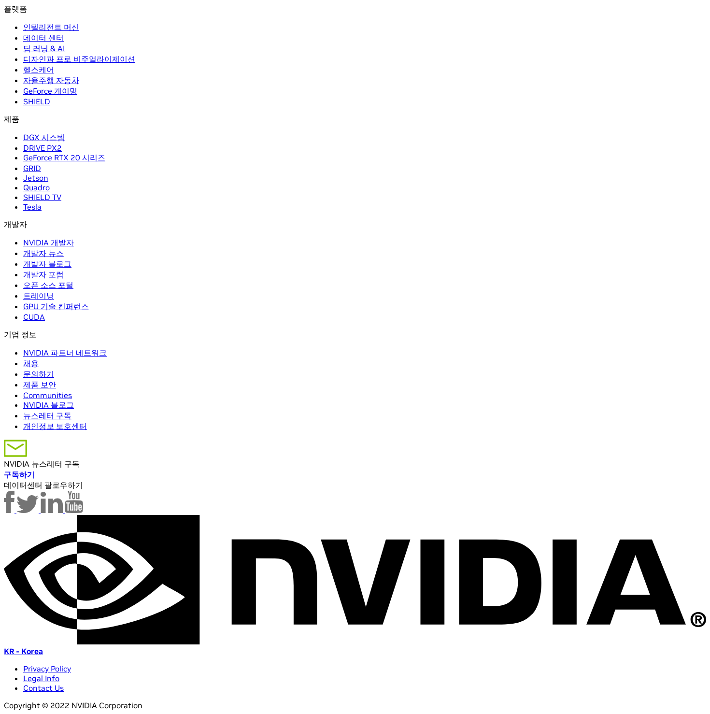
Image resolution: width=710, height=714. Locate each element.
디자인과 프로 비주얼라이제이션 (79, 59)
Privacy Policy (47, 668)
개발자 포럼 (43, 274)
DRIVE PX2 (42, 148)
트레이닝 (38, 295)
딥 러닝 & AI (44, 48)
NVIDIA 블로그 (48, 405)
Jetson (35, 178)
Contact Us (43, 688)
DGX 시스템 (44, 137)
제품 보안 (39, 384)
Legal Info (41, 678)
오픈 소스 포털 (48, 285)
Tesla (32, 207)
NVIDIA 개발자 (48, 242)
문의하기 (38, 374)
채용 (31, 363)
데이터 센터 (43, 38)
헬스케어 (38, 69)
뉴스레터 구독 (47, 415)
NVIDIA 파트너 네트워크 (65, 352)
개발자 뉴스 (43, 253)
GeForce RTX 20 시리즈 (64, 157)
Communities (47, 395)
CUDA (34, 317)
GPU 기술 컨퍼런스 (56, 306)
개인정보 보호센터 (55, 426)
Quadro (36, 187)
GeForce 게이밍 (50, 91)
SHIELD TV (42, 197)
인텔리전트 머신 (51, 27)
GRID (32, 168)
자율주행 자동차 (51, 80)
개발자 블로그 (47, 264)
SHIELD (36, 101)
